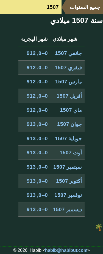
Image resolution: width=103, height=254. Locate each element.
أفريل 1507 (69, 96)
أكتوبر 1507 (69, 181)
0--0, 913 (37, 124)
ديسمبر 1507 (67, 209)
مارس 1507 (68, 81)
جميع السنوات (85, 7)
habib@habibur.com (66, 250)
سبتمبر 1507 (67, 167)
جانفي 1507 (68, 53)
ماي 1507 (71, 110)
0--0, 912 (37, 53)
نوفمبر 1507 (68, 195)
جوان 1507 (69, 124)
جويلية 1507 (68, 138)
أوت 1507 (71, 152)
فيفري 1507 (68, 67)
